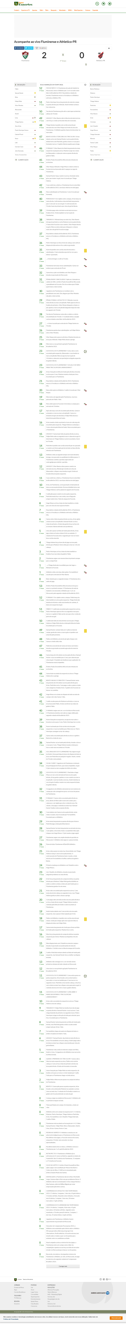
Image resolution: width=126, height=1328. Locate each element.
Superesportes (35, 1296)
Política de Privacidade (10, 1319)
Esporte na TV (25, 10)
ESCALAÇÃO (21, 84)
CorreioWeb (34, 1294)
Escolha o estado (103, 3)
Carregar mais (63, 1266)
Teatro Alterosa (52, 1292)
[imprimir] (109, 48)
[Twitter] (104, 1279)
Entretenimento (35, 1299)
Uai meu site (51, 1296)
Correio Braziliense (19, 1292)
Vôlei (41, 10)
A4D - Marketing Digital (55, 1294)
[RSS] (108, 1279)
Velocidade (62, 10)
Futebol (16, 10)
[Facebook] (101, 1279)
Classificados (35, 1304)
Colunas (87, 10)
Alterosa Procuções (53, 1290)
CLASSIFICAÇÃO (23, 160)
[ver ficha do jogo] (86, 65)
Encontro (17, 1304)
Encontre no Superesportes (97, 3)
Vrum (32, 1290)
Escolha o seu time (109, 3)
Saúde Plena (34, 1301)
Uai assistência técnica (54, 1306)
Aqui (15, 1290)
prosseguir (116, 1318)
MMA (70, 10)
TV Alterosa (17, 1298)
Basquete (53, 10)
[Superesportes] (16, 1280)
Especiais (95, 10)
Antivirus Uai (51, 1304)
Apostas (34, 10)
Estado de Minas (19, 1287)
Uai (32, 1287)
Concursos (34, 1306)
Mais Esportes (78, 10)
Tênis (46, 10)
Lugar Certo (34, 1292)
